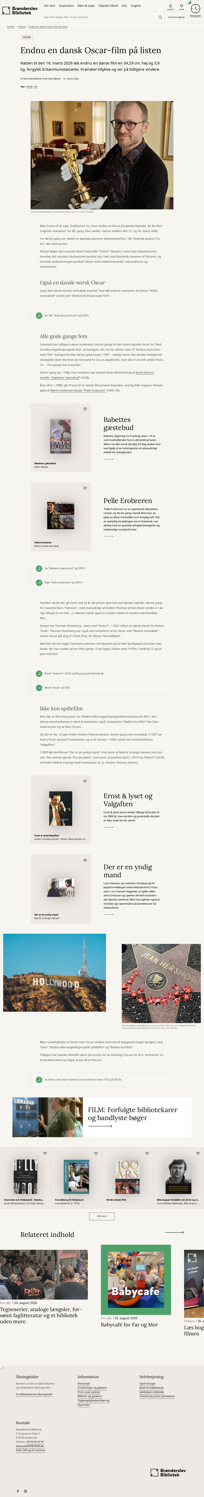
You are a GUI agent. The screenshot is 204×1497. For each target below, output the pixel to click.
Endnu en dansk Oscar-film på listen (48, 27)
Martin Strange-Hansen (47, 918)
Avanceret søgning (176, 17)
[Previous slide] (174, 1238)
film (35, 86)
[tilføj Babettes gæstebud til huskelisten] (85, 409)
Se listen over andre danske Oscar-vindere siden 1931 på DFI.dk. (83, 1080)
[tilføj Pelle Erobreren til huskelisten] (85, 488)
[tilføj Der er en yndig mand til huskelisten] (85, 860)
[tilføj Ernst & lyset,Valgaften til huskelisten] (85, 781)
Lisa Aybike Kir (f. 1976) (67, 1203)
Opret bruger (147, 1384)
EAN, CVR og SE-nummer (31, 1450)
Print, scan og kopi (89, 1392)
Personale (84, 1384)
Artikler (11, 27)
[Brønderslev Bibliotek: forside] (20, 11)
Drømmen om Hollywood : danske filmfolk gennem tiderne (23, 1200)
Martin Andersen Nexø (46, 546)
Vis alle (102, 1216)
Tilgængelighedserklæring (93, 1401)
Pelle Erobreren (42, 542)
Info (124, 6)
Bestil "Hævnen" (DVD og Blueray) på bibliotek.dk (74, 673)
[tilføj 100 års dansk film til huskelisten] (147, 1153)
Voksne (22, 27)
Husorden (84, 1405)
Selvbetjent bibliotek (151, 1392)
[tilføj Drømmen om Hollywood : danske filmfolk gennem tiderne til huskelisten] (45, 1153)
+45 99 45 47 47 (35, 1442)
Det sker (49, 6)
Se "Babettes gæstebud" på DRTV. (65, 568)
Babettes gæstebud (45, 463)
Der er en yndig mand (46, 914)
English (136, 6)
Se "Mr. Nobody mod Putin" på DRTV (67, 316)
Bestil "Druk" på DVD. (57, 688)
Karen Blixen (41, 467)
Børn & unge (86, 6)
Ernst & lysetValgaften (46, 835)
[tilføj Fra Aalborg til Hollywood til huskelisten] (96, 1153)
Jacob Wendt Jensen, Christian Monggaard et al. (24, 1203)
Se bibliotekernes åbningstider (34, 1394)
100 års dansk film (116, 1200)
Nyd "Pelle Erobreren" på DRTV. (64, 583)
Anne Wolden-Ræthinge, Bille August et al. (178, 1203)
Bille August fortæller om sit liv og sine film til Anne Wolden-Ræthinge (178, 1200)
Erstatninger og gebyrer (92, 1388)
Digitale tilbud (108, 6)
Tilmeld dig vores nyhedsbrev (157, 1396)
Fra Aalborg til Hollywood (69, 1200)
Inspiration (66, 6)
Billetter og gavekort (90, 1396)
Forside (29, 86)
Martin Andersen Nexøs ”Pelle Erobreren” (78, 390)
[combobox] (102, 17)
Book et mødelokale (151, 1388)
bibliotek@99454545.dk (30, 1446)
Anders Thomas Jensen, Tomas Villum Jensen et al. (59, 839)
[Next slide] (174, 1233)
